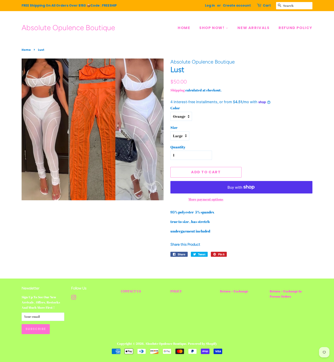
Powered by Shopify (202, 344)
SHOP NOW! (212, 27)
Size (173, 127)
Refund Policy (295, 27)
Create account (237, 5)
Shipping (177, 90)
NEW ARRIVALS (253, 27)
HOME (184, 27)
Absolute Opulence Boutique (68, 27)
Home (26, 50)
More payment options (205, 199)
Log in (210, 5)
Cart (267, 5)
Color (175, 107)
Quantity (178, 146)
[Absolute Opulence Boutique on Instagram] (73, 298)
